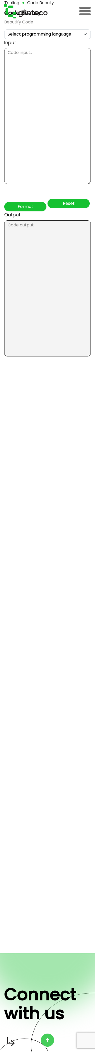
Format (25, 207)
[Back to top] (47, 1040)
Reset (69, 203)
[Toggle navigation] (85, 11)
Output (12, 214)
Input (10, 42)
